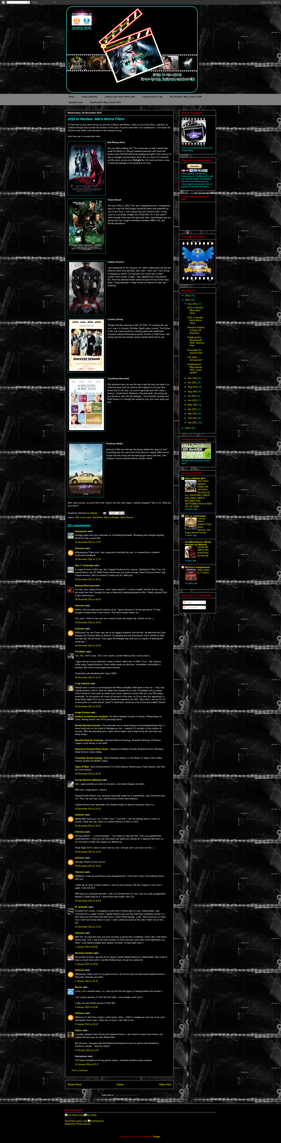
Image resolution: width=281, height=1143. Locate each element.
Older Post (165, 1084)
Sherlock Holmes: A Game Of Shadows (196, 330)
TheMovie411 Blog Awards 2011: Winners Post (195, 341)
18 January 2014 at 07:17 (87, 1064)
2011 (188, 300)
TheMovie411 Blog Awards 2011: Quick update (194, 368)
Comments (191, 607)
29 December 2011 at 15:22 (88, 826)
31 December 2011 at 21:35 (88, 927)
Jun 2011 (193, 400)
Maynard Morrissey (84, 585)
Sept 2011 (193, 387)
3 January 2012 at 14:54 (86, 964)
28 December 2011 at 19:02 (88, 622)
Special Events (76, 102)
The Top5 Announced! (194, 358)
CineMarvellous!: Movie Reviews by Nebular (198, 543)
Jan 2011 (193, 422)
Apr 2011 (193, 409)
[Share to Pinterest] (122, 513)
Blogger (156, 1136)
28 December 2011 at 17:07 (88, 542)
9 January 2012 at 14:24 (86, 1024)
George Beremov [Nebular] (88, 780)
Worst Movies (126, 517)
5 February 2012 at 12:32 (87, 1050)
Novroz (78, 987)
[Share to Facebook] (119, 513)
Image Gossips (82, 712)
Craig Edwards (82, 683)
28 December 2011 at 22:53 (88, 706)
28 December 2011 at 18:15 (88, 579)
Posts (188, 602)
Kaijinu (78, 1030)
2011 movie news (83, 517)
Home (71, 96)
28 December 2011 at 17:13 (88, 559)
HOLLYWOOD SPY (195, 478)
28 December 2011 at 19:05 (88, 645)
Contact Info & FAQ (152, 96)
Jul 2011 (192, 396)
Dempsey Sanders (84, 953)
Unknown (79, 548)
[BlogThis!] (113, 513)
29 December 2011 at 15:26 (88, 866)
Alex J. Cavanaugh (84, 565)
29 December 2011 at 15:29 (88, 901)
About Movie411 (89, 96)
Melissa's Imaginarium (197, 567)
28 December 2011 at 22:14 (88, 677)
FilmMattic (80, 651)
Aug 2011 (193, 391)
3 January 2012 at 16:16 (86, 981)
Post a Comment (80, 1070)
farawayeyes (81, 531)
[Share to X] (116, 513)
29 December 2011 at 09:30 (88, 774)
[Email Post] (104, 513)
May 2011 (193, 404)
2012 (188, 295)
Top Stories (71, 1118)
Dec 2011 (193, 304)
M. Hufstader (81, 907)
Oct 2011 (193, 382)
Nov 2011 (193, 378)
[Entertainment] (96, 1121)
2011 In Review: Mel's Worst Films (96, 119)
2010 (188, 428)
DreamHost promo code (76, 1121)
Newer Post (74, 1084)
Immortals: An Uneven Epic (195, 351)
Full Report (80, 1060)
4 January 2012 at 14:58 (86, 1007)
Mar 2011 (193, 413)
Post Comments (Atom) (126, 1095)
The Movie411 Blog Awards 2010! (185, 96)
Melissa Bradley (111, 517)
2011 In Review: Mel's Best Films (195, 310)
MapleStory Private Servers (78, 1124)
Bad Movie (98, 517)
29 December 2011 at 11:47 (88, 808)
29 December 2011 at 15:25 (88, 852)
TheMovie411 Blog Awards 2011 (105, 102)
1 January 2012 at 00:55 (86, 947)
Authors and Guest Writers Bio (120, 96)
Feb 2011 (193, 418)
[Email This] (110, 513)
